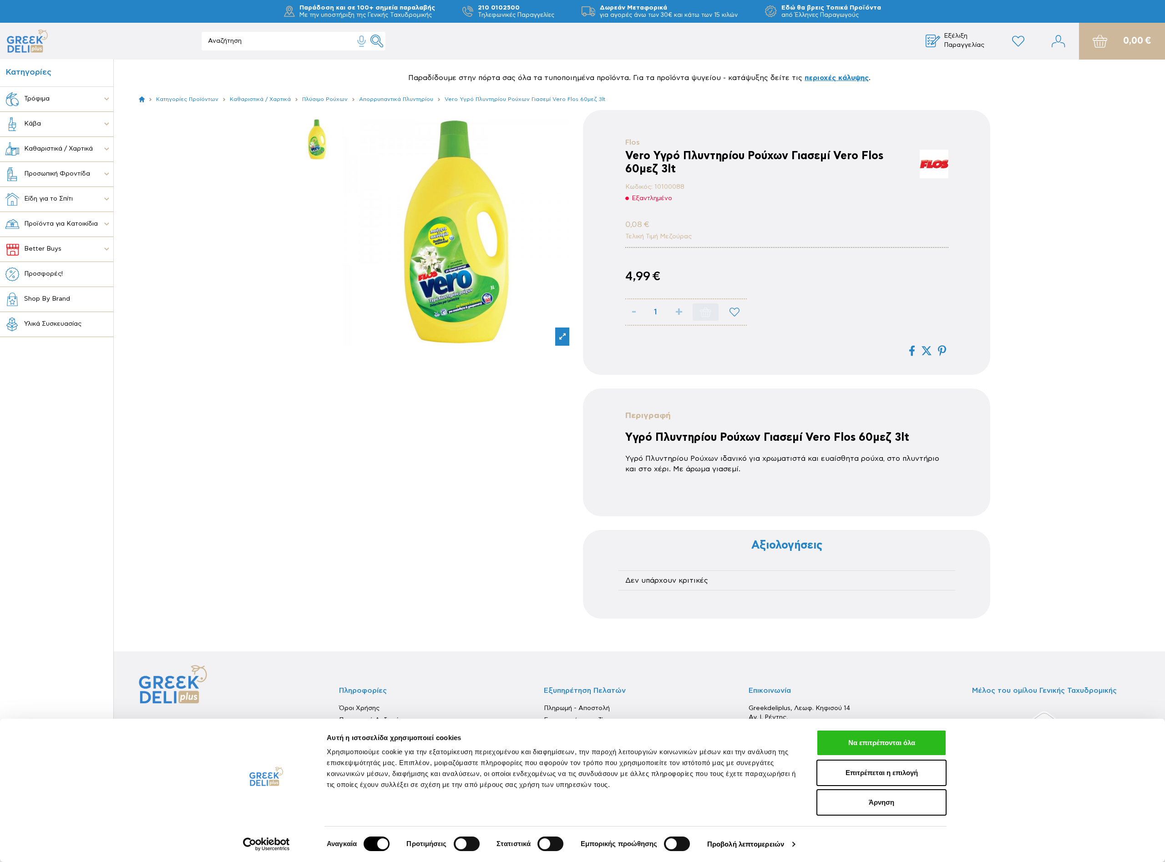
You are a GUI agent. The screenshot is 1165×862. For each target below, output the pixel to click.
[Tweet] (926, 350)
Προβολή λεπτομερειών (745, 844)
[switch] (467, 844)
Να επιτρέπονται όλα (881, 742)
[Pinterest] (942, 350)
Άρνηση (881, 802)
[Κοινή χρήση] (912, 350)
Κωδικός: (639, 187)
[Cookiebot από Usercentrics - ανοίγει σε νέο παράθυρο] (266, 844)
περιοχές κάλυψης (837, 77)
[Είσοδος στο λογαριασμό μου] (1058, 41)
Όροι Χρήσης (359, 708)
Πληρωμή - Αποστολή (577, 708)
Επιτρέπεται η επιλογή (882, 772)
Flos (632, 142)
